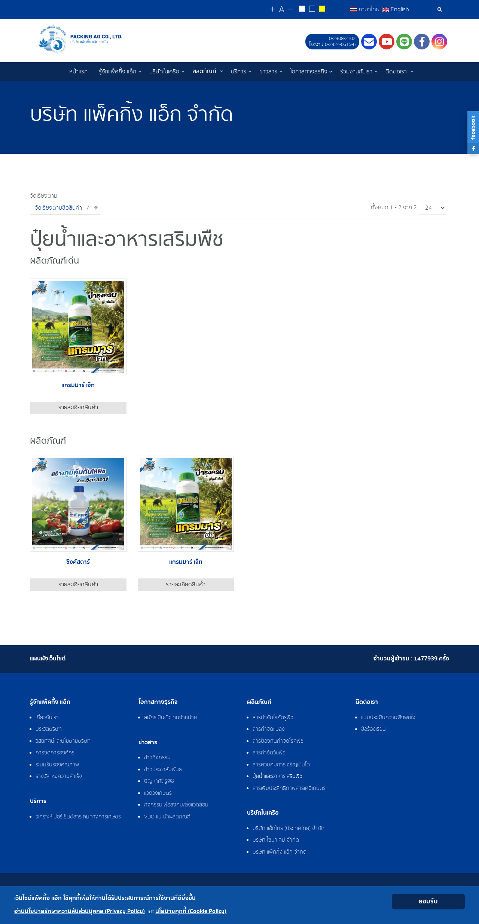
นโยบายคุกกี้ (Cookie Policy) (190, 911)
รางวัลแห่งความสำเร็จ (59, 776)
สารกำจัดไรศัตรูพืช (273, 717)
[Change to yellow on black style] (322, 9)
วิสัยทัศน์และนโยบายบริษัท (63, 741)
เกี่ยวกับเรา (47, 717)
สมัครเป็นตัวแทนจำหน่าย (170, 717)
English (399, 9)
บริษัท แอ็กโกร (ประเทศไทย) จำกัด (288, 828)
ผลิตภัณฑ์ (205, 71)
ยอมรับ (428, 901)
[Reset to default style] (312, 9)
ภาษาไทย (369, 9)
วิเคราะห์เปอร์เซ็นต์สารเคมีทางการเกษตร (78, 817)
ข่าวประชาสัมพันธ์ (163, 769)
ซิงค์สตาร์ (78, 562)
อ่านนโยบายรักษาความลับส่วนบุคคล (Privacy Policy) (79, 911)
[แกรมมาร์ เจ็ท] (78, 326)
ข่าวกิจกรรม (157, 758)
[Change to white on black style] (302, 9)
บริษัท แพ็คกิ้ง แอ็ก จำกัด (279, 852)
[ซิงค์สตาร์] (78, 503)
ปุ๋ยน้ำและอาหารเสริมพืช (277, 776)
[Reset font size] (281, 9)
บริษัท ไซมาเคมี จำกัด (276, 840)
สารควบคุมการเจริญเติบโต (281, 765)
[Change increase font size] (272, 9)
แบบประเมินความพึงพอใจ (388, 717)
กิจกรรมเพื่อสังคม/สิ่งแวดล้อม (176, 805)
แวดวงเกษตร (158, 793)
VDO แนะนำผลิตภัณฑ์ (167, 817)
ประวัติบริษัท (49, 729)
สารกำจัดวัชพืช (269, 753)
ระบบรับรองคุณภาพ (57, 765)
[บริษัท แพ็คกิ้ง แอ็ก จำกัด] (93, 39)
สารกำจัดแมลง (269, 729)
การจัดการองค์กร (55, 753)
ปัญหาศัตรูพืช (159, 781)
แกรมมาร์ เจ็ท (78, 385)
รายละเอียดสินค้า (78, 407)
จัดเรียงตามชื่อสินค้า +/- (63, 208)
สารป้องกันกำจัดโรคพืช (278, 741)
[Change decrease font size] (290, 9)
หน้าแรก (78, 71)
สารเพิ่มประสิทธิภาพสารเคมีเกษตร (289, 788)
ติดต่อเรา (396, 71)
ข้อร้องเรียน (373, 729)
